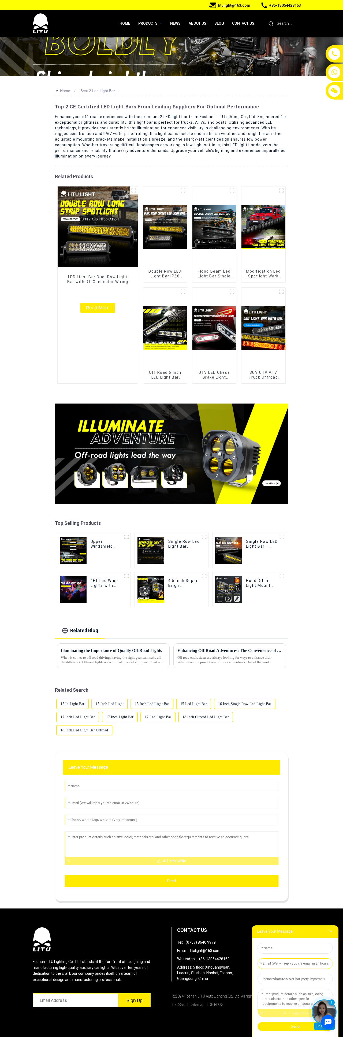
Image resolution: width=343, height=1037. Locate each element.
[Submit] (270, 23)
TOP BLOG (214, 1004)
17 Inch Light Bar (119, 717)
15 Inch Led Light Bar (152, 704)
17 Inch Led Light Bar (78, 717)
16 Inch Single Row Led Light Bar (244, 704)
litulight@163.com (205, 950)
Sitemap (197, 1004)
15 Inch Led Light (110, 704)
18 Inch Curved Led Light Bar (205, 717)
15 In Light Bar (72, 704)
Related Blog (84, 630)
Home (65, 91)
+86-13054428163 (214, 959)
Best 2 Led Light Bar (97, 91)
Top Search (180, 1004)
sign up (134, 1000)
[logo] (40, 23)
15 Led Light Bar (193, 704)
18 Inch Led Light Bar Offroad (84, 730)
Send (171, 881)
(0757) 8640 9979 (201, 942)
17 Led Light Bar (158, 717)
